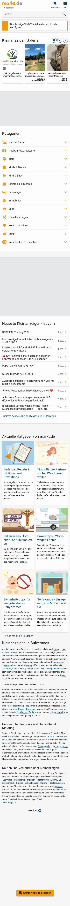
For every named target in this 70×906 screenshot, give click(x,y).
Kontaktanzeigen (18, 225)
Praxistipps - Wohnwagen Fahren (50, 538)
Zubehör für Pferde (25, 712)
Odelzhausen (55, 783)
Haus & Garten (17, 142)
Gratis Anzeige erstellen (37, 892)
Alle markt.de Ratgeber (20, 635)
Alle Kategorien (9, 802)
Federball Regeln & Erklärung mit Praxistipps (16, 473)
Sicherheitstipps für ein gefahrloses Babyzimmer (17, 603)
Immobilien (15, 200)
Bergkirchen (19, 780)
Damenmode (44, 746)
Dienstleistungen (18, 217)
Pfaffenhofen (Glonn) (47, 780)
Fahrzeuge (15, 192)
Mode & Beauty (17, 167)
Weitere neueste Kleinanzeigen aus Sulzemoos (29, 416)
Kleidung (28, 665)
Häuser (57, 649)
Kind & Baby (16, 175)
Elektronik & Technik (20, 183)
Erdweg (19, 783)
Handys (15, 736)
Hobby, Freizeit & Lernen (22, 150)
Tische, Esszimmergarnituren (47, 668)
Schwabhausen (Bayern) (36, 783)
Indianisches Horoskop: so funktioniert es (18, 539)
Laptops (50, 736)
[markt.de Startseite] (12, 3)
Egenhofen (7, 780)
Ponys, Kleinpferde (26, 709)
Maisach (31, 780)
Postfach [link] (55, 7)
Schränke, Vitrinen (10, 668)
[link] (12, 63)
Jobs (11, 208)
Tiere (11, 159)
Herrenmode (61, 746)
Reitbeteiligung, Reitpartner (22, 706)
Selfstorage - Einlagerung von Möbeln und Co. (51, 603)
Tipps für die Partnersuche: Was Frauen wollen (51, 473)
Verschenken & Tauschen (23, 242)
